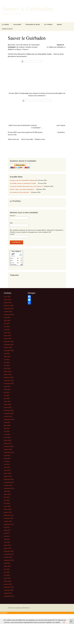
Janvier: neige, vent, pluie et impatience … (23, 189)
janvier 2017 (7, 548)
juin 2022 (6, 359)
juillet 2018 (7, 494)
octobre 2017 (8, 521)
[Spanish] (20, 284)
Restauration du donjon (32, 24)
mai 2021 (7, 395)
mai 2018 (7, 500)
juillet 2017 (7, 530)
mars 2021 (7, 401)
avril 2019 (7, 467)
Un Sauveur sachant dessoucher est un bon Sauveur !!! (27, 186)
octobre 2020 (8, 416)
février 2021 (7, 404)
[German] (16, 280)
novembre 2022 (8, 344)
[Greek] (18, 280)
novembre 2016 (8, 554)
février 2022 (7, 371)
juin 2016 (6, 569)
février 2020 (7, 440)
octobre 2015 (8, 593)
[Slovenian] (18, 284)
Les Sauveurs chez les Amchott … (20, 192)
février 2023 (7, 335)
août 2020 (7, 422)
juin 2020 (6, 428)
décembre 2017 (8, 515)
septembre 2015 (9, 596)
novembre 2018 (8, 482)
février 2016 (7, 581)
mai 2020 (7, 431)
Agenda (59, 24)
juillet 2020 (7, 425)
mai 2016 (7, 572)
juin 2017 (6, 533)
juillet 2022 (7, 356)
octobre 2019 (8, 449)
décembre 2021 (8, 377)
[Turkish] (24, 284)
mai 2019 (7, 464)
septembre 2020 (9, 419)
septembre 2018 (9, 488)
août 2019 (7, 455)
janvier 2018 (7, 512)
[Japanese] (14, 282)
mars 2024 (7, 296)
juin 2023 (6, 323)
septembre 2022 (9, 350)
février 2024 (7, 299)
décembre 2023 (8, 305)
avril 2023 (7, 329)
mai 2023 (7, 326)
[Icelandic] (24, 280)
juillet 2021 (7, 389)
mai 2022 (7, 362)
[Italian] (12, 282)
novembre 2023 (8, 308)
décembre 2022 (8, 341)
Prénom (13, 215)
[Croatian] (16, 278)
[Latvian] (16, 282)
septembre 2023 (9, 314)
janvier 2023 (7, 338)
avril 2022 (7, 365)
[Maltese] (18, 282)
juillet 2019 (7, 458)
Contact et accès (7, 29)
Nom (11, 223)
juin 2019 (6, 461)
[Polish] (22, 282)
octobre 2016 (8, 557)
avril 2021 (7, 398)
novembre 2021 (8, 380)
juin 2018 (6, 497)
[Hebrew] (20, 280)
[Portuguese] (24, 282)
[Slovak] (16, 284)
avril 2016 (7, 575)
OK (64, 622)
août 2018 (7, 491)
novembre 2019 (8, 446)
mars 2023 (7, 332)
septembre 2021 (9, 383)
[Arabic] (11, 278)
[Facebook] (37, 296)
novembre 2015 (8, 590)
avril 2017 (7, 539)
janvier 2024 (7, 302)
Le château (5, 24)
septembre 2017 (9, 524)
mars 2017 (7, 542)
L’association (17, 24)
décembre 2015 (8, 587)
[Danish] (20, 278)
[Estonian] (11, 280)
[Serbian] (14, 284)
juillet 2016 (7, 566)
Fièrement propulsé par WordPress (18, 608)
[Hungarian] (22, 280)
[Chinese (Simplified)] (14, 278)
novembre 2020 (8, 413)
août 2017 (7, 527)
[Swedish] (22, 284)
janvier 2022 (7, 374)
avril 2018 (7, 503)
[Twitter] (37, 299)
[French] (14, 280)
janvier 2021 (7, 407)
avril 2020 (7, 434)
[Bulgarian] (12, 278)
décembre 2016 (8, 551)
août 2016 (7, 563)
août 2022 (7, 353)
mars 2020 (7, 437)
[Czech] (18, 278)
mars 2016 (7, 578)
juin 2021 (6, 392)
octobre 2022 (8, 347)
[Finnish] (12, 280)
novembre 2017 (8, 518)
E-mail (12, 234)
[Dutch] (22, 278)
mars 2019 (7, 470)
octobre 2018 (8, 485)
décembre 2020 (8, 410)
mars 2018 (7, 506)
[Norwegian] (20, 282)
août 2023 (7, 317)
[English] (24, 278)
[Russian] (12, 284)
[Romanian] (11, 284)
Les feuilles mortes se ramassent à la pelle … (24, 183)
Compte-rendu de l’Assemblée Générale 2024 (24, 180)
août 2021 (7, 386)
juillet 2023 (7, 320)
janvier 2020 (7, 443)
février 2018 (7, 509)
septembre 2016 (9, 560)
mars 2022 (7, 368)
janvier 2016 (7, 584)
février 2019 (7, 473)
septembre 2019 (9, 452)
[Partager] (37, 302)
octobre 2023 (8, 311)
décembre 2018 (8, 479)
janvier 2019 (7, 476)
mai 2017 (7, 536)
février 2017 (7, 545)
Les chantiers (48, 24)
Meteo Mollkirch (16, 251)
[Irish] (11, 282)
